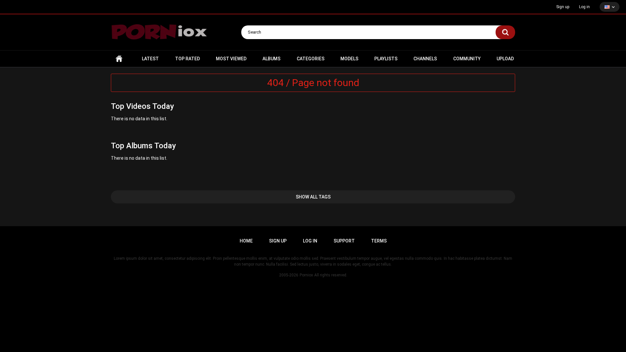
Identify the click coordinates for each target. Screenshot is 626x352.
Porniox (306, 275)
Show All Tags (313, 196)
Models (349, 58)
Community (467, 58)
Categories (310, 58)
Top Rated (187, 58)
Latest (150, 58)
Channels (425, 58)
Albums (271, 58)
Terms (379, 240)
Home (119, 59)
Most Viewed (231, 58)
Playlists (385, 58)
